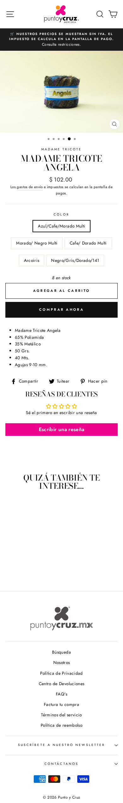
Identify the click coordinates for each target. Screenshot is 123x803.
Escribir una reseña (61, 429)
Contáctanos (61, 763)
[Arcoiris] (34, 569)
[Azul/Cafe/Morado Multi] (12, 569)
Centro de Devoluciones (61, 683)
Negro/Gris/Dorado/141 (75, 260)
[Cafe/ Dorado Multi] (26, 569)
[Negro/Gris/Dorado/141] (41, 569)
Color (61, 214)
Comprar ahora (61, 309)
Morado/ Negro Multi (36, 243)
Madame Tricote (61, 149)
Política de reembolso (61, 725)
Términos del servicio (61, 715)
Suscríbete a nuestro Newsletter (61, 744)
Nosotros (61, 662)
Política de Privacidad (61, 673)
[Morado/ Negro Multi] (19, 569)
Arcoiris (31, 260)
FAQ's (61, 694)
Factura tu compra (61, 704)
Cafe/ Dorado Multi (88, 243)
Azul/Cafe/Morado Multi (61, 226)
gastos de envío (30, 186)
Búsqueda (61, 652)
